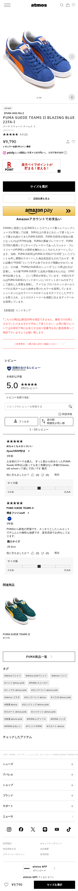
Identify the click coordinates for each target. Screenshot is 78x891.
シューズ (33, 754)
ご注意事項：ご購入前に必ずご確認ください (36, 344)
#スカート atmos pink (15, 711)
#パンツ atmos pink (14, 682)
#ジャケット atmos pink (43, 711)
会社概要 (44, 848)
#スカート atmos (55, 726)
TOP (5, 754)
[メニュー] (7, 5)
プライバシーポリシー (14, 854)
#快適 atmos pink (13, 719)
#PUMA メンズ (58, 719)
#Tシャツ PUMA (34, 726)
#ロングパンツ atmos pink (44, 690)
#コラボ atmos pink (61, 697)
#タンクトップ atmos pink (35, 704)
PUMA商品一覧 (36, 656)
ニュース (8, 816)
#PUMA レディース (36, 719)
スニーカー (45, 754)
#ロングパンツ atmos (35, 697)
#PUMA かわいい (12, 726)
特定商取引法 (9, 848)
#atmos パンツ (59, 675)
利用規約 (7, 843)
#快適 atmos (10, 704)
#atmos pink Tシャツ (36, 675)
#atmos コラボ (12, 697)
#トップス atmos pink (15, 690)
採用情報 (44, 854)
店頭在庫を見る (41, 198)
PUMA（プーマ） (17, 754)
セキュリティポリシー (51, 843)
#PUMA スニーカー (38, 682)
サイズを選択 (39, 186)
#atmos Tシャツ (12, 675)
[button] (6, 56)
